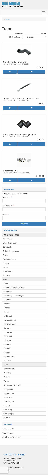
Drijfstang (7, 304)
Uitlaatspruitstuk (9, 369)
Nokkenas (7, 328)
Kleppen (7, 308)
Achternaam (7, 206)
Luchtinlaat (8, 316)
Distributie (7, 299)
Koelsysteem (7, 271)
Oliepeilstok (8, 336)
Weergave (19, 33)
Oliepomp (7, 340)
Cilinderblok (8, 291)
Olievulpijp (7, 348)
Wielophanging (8, 413)
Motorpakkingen (9, 324)
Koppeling (6, 275)
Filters (5, 255)
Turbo (6, 364)
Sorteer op (42, 33)
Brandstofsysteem (9, 243)
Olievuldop (7, 344)
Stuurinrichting (8, 393)
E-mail (4, 214)
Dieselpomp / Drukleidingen (14, 295)
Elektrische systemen (11, 251)
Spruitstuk (7, 360)
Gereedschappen (9, 259)
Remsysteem (8, 389)
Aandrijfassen (8, 239)
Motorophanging (10, 320)
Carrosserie (7, 247)
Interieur (6, 263)
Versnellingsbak (9, 401)
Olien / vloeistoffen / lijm (11, 385)
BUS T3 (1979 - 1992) (10, 235)
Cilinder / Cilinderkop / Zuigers (15, 287)
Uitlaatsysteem (8, 397)
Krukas (6, 312)
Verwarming (7, 409)
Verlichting (7, 405)
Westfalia (6, 417)
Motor (5, 279)
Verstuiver (7, 373)
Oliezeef (7, 352)
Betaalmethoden (8, 429)
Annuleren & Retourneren (11, 437)
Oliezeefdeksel (9, 356)
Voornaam (6, 197)
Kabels (5, 267)
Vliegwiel (7, 377)
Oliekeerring (8, 332)
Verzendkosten (7, 433)
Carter (6, 283)
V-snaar (6, 381)
